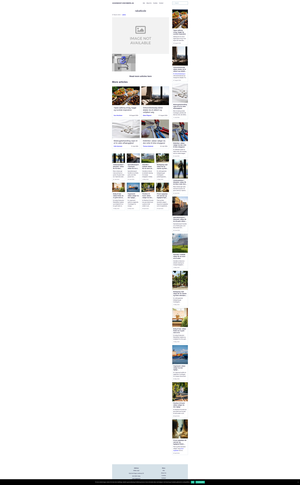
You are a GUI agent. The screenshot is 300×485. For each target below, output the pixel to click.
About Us (148, 3)
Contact (161, 3)
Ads (144, 3)
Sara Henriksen (118, 115)
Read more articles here (140, 76)
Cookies (155, 3)
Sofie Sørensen (118, 146)
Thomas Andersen (148, 146)
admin (124, 15)
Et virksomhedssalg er (179, 74)
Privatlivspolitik (200, 482)
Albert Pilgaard (147, 115)
